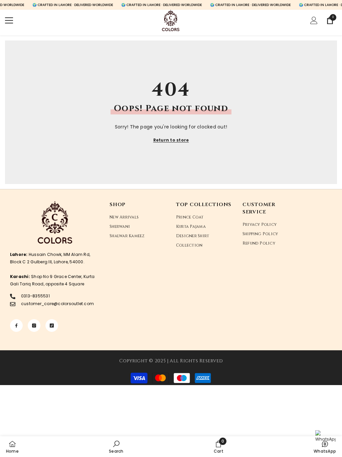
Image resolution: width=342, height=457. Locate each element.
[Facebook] (16, 325)
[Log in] (314, 20)
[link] (116, 447)
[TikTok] (51, 325)
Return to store (171, 140)
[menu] (9, 20)
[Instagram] (34, 325)
